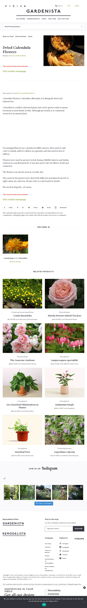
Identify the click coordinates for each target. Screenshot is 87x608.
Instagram (65, 547)
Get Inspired (20, 19)
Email (64, 558)
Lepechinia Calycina (64, 452)
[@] (9, 480)
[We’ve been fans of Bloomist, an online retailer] (11, 492)
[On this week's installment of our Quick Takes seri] (59, 492)
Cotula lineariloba (22, 316)
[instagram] (13, 6)
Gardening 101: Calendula (15, 258)
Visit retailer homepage (14, 71)
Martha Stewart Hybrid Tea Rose (64, 316)
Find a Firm (52, 19)
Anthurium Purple (64, 405)
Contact (48, 547)
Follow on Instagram (45, 503)
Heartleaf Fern (22, 452)
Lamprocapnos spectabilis (64, 360)
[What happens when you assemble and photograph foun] (27, 492)
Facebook (65, 551)
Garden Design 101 (33, 19)
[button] (58, 6)
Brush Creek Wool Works (17, 55)
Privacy (47, 556)
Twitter (64, 554)
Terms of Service (48, 551)
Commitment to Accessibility (49, 561)
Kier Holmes (16, 262)
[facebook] (17, 6)
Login (77, 6)
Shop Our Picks (63, 19)
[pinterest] (9, 6)
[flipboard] (6, 6)
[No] (84, 602)
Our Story (48, 543)
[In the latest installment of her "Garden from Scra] (43, 492)
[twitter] (21, 6)
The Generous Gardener (22, 360)
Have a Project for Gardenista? (49, 568)
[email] (24, 6)
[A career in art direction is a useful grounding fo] (75, 492)
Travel (43, 19)
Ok (44, 605)
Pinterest (65, 543)
